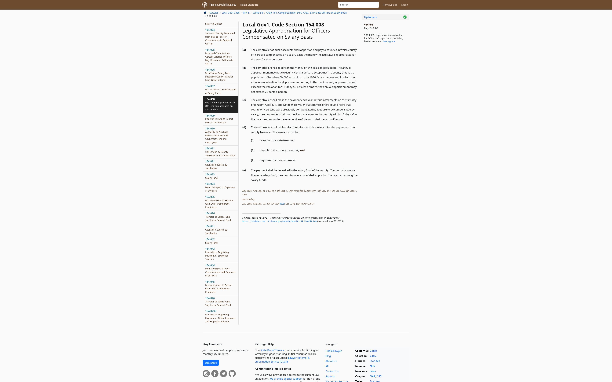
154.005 (219, 56)
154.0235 (220, 316)
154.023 (211, 176)
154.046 (218, 301)
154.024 (220, 187)
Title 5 (246, 12)
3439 (282, 203)
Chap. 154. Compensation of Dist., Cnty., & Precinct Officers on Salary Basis (306, 12)
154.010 (217, 135)
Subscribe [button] (211, 362)
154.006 (219, 74)
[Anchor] (284, 59)
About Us (331, 361)
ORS (379, 376)
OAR (372, 376)
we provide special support (286, 378)
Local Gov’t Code (230, 12)
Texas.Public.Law (222, 5)
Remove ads (390, 5)
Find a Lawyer (333, 351)
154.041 (216, 229)
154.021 (216, 165)
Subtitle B (258, 12)
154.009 (219, 119)
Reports (330, 376)
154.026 (218, 217)
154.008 (220, 104)
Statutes (214, 12)
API (327, 366)
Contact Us (332, 371)
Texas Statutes (249, 5)
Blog (328, 356)
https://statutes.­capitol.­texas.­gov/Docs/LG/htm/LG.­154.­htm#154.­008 (279, 221)
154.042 (211, 241)
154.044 (220, 270)
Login (404, 5)
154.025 (219, 202)
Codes (373, 351)
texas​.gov (388, 41)
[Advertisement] (385, 98)
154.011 (220, 152)
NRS (372, 366)
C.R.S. (373, 356)
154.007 (220, 89)
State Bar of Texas (271, 350)
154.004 (220, 36)
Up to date (370, 17)
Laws (373, 371)
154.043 (217, 254)
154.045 (218, 287)
